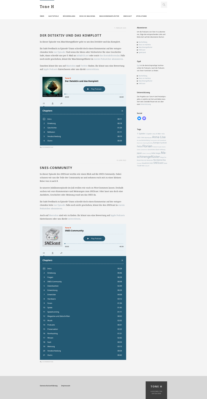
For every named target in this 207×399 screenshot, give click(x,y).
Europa (156, 142)
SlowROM (145, 163)
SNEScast (127, 16)
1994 (142, 137)
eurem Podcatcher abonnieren (108, 59)
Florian (147, 146)
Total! (139, 166)
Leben (144, 153)
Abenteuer (148, 138)
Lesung (148, 153)
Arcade (139, 140)
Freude (159, 147)
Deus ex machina (87, 16)
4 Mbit (154, 134)
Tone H (47, 6)
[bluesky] (139, 118)
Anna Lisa (158, 137)
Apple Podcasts (50, 69)
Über (42, 16)
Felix (139, 146)
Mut (142, 160)
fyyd (138, 65)
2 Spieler (149, 134)
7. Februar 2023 (120, 28)
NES (145, 160)
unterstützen (92, 69)
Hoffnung (162, 150)
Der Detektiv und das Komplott (71, 35)
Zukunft (147, 166)
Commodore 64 (154, 140)
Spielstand (141, 16)
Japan (139, 153)
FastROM (163, 143)
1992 (163, 134)
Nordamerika (159, 160)
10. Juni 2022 (121, 160)
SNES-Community (56, 168)
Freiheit (155, 147)
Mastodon (71, 65)
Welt (142, 166)
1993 (138, 137)
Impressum (65, 386)
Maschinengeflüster (109, 16)
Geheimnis (144, 149)
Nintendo (150, 160)
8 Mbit (158, 134)
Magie (158, 153)
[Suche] (164, 5)
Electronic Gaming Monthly (145, 143)
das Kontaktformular (110, 55)
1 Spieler (141, 133)
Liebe (153, 153)
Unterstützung (145, 104)
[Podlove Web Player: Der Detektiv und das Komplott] (83, 109)
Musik (139, 160)
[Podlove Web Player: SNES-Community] (83, 292)
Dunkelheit (163, 140)
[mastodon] (144, 118)
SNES (151, 163)
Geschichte (151, 150)
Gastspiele (53, 16)
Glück (157, 150)
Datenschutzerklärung (48, 386)
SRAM (165, 163)
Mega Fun (163, 157)
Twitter (84, 65)
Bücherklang (69, 16)
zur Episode (59, 52)
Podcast (139, 163)
